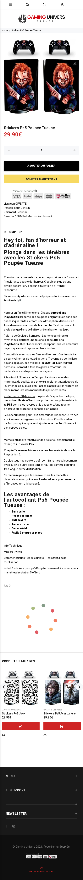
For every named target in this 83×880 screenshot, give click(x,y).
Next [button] (79, 687)
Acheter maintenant (41, 179)
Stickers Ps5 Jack (13, 713)
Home (5, 30)
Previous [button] (3, 687)
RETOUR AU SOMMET (41, 871)
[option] (41, 74)
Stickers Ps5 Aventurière (59, 713)
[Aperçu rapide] (3, 734)
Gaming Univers (11, 709)
